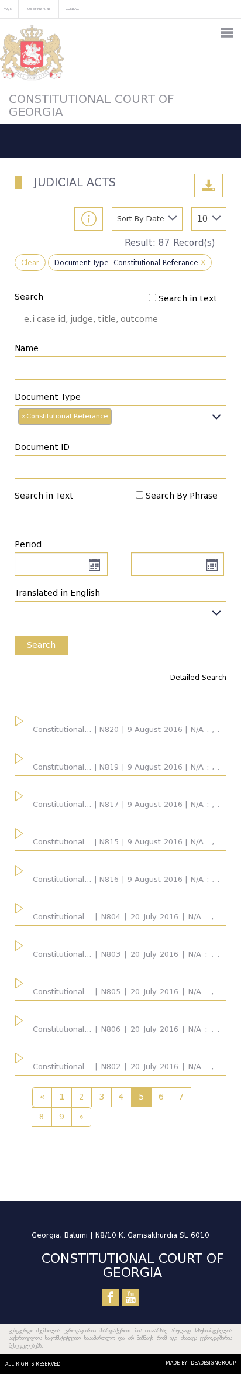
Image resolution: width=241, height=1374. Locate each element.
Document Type (48, 397)
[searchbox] (118, 417)
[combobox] (120, 417)
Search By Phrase (182, 496)
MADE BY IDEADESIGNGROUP (201, 1363)
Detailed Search (198, 677)
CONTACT (73, 8)
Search (29, 297)
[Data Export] (208, 185)
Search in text (188, 299)
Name (27, 348)
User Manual (38, 8)
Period (28, 544)
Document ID (42, 447)
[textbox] (120, 610)
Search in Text (44, 496)
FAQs (8, 8)
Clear (30, 262)
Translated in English (57, 593)
